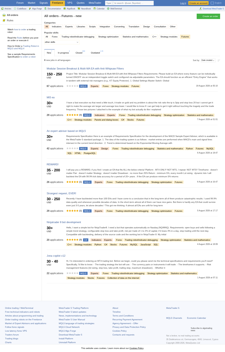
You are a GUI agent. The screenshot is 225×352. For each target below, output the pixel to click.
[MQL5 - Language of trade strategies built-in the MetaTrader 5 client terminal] (7, 3)
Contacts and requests (123, 334)
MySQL (210, 148)
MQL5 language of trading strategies (76, 323)
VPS (69, 3)
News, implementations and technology (78, 315)
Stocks (130, 120)
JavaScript (146, 244)
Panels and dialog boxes (106, 120)
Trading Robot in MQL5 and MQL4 (23, 47)
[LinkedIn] (187, 329)
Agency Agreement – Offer (125, 323)
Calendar (101, 9)
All (47, 36)
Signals (43, 3)
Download (70, 334)
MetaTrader (95, 3)
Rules (10, 20)
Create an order (210, 16)
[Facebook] (168, 329)
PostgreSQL (90, 153)
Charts (8, 342)
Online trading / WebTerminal (19, 308)
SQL (70, 153)
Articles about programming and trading (24, 315)
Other (173, 26)
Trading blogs (11, 338)
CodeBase (21, 9)
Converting (119, 26)
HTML (78, 153)
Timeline (116, 312)
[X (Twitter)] (178, 329)
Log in (183, 3)
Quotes (80, 3)
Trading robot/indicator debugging (78, 36)
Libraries (81, 26)
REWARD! (53, 164)
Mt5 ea (50, 97)
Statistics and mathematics (135, 36)
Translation (134, 26)
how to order (20, 29)
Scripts (92, 26)
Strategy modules (168, 36)
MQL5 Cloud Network (69, 327)
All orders (12, 15)
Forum (20, 3)
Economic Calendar (196, 318)
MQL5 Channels (174, 318)
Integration (105, 26)
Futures (135, 86)
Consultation (160, 26)
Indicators (56, 26)
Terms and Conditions (123, 315)
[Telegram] (173, 329)
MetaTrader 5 (172, 308)
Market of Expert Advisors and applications (25, 323)
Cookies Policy (119, 331)
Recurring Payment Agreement (127, 319)
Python (189, 148)
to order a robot (28, 56)
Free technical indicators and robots (22, 312)
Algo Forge (37, 9)
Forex (55, 36)
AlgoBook (71, 9)
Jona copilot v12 (56, 255)
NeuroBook (86, 9)
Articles (8, 9)
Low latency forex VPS (16, 331)
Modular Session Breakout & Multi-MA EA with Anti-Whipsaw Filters (85, 68)
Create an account (198, 3)
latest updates (72, 312)
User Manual (72, 319)
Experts (69, 26)
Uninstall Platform (67, 342)
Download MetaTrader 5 (213, 9)
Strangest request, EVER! (61, 193)
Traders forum (12, 334)
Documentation (54, 9)
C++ (154, 36)
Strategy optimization (108, 36)
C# (122, 120)
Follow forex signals (14, 327)
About (115, 308)
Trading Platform (74, 308)
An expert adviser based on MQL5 (66, 131)
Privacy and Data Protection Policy (129, 327)
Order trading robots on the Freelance (23, 319)
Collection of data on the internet (123, 278)
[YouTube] (183, 329)
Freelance (57, 3)
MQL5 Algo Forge (67, 331)
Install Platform (66, 338)
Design (146, 26)
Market (31, 3)
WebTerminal (116, 9)
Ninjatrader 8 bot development (64, 222)
